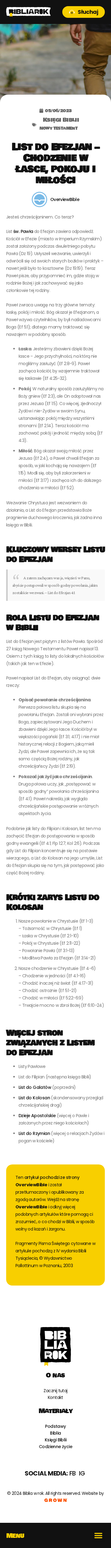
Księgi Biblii (61, 120)
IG (82, 1473)
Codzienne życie (55, 1447)
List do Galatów (34, 1087)
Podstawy (55, 1426)
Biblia (55, 1433)
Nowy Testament (58, 128)
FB (72, 1473)
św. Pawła (23, 231)
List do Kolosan (34, 1098)
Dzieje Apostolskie (37, 1116)
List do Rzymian (34, 1133)
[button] (98, 1535)
